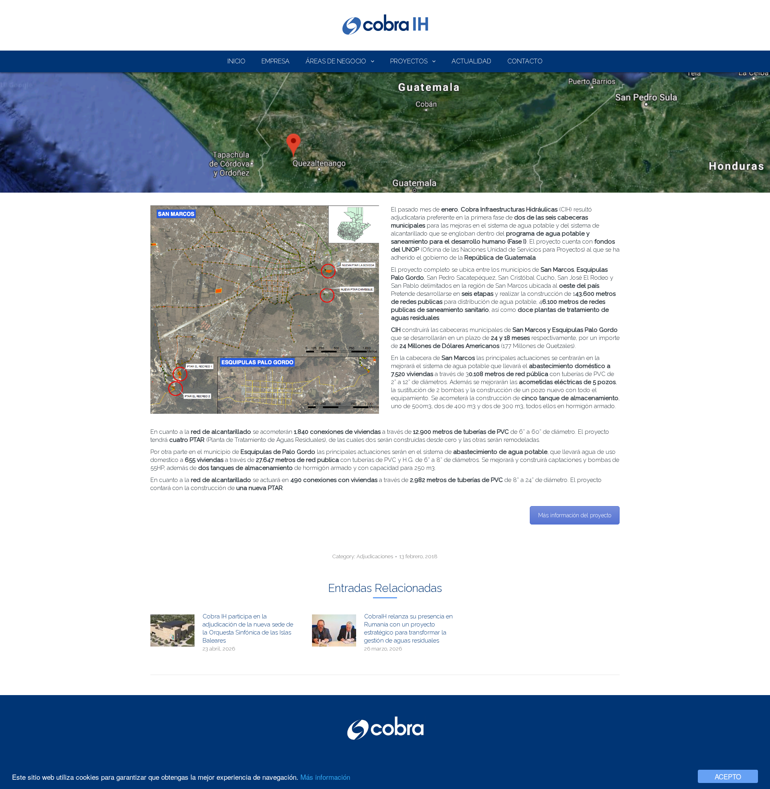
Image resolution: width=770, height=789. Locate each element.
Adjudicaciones (375, 556)
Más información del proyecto (574, 515)
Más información (325, 777)
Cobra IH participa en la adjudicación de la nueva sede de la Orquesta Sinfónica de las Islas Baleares (248, 628)
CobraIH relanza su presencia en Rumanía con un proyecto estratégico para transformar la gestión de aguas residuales (408, 628)
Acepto (728, 776)
